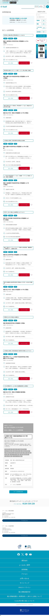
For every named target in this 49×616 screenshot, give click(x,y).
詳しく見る (10, 63)
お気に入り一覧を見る (42, 41)
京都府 (5, 143)
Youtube (30, 554)
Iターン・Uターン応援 (14, 454)
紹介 (15, 38)
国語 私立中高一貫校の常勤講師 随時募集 (14, 392)
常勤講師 (10, 38)
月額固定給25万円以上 (9, 452)
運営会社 (24, 560)
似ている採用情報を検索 (18, 491)
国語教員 (15, 449)
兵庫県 (5, 389)
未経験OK (25, 452)
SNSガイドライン (24, 587)
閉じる (48, 2)
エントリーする (24, 63)
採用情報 (24, 569)
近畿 (6, 449)
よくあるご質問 (24, 565)
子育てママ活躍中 (8, 456)
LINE (26, 554)
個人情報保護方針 (24, 592)
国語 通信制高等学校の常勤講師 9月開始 (14, 323)
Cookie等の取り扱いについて (24, 601)
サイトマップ (24, 583)
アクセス (24, 574)
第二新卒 (6, 454)
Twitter (22, 554)
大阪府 (5, 38)
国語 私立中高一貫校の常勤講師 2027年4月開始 (15, 113)
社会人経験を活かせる (24, 454)
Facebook (18, 554)
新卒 (29, 452)
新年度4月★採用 (18, 452)
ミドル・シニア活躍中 (18, 456)
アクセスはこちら (24, 520)
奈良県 (5, 215)
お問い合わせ (24, 578)
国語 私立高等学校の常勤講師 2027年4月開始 (15, 254)
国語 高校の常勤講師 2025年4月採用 (14, 441)
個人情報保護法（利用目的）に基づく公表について (24, 596)
